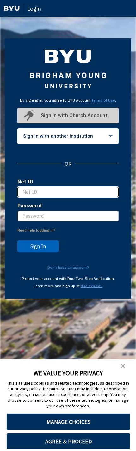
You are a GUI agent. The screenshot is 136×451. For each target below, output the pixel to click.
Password (29, 205)
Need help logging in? (36, 230)
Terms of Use (103, 100)
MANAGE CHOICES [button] (68, 421)
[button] (123, 366)
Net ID (25, 181)
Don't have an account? (68, 267)
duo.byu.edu (91, 285)
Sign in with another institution (58, 136)
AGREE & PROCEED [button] (68, 441)
